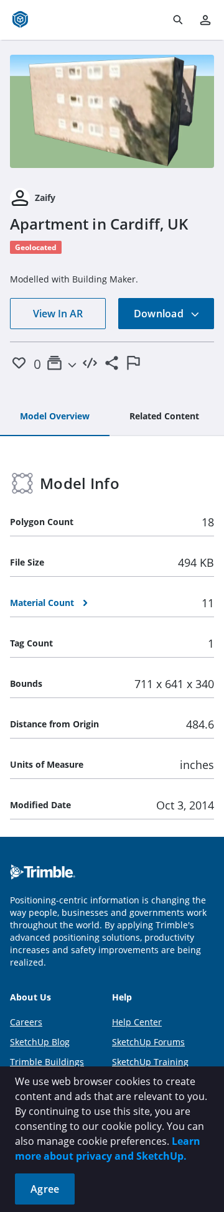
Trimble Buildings (47, 1062)
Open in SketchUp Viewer (112, 111)
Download (160, 313)
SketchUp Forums (148, 1042)
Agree (44, 1189)
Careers (26, 1022)
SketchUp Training (150, 1062)
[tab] (55, 417)
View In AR (58, 313)
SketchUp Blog (40, 1042)
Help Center (137, 1022)
